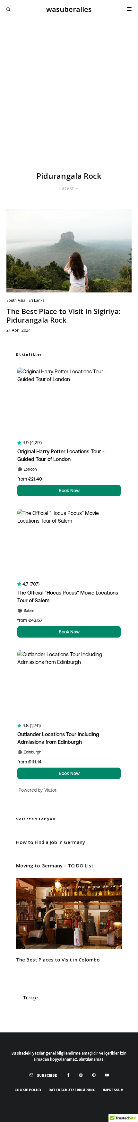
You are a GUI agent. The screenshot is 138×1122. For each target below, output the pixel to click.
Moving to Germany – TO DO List (54, 865)
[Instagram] (80, 1075)
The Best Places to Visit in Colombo (58, 959)
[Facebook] (68, 1075)
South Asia (15, 300)
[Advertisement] (69, 90)
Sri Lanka (37, 300)
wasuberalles (69, 9)
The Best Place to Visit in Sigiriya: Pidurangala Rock (63, 315)
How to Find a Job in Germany (50, 842)
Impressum (113, 1089)
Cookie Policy (27, 1089)
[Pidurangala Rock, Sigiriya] (69, 250)
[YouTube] (107, 1075)
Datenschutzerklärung (72, 1089)
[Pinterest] (93, 1075)
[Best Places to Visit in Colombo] (69, 913)
